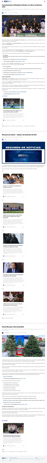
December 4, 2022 (21, 61)
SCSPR (10, 460)
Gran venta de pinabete (11, 451)
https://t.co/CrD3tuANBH (10, 91)
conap (6, 451)
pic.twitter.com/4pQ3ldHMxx (15, 402)
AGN (5, 12)
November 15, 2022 (21, 378)
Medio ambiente (20, 451)
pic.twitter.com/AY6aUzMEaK (20, 91)
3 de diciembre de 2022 (11, 12)
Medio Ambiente (20, 332)
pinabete (25, 451)
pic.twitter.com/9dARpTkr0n (27, 72)
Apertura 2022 (4, 41)
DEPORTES (16, 12)
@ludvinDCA (7, 402)
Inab (16, 451)
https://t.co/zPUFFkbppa (7, 376)
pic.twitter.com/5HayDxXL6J (21, 59)
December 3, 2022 (16, 93)
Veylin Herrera (7, 332)
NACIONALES (17, 139)
